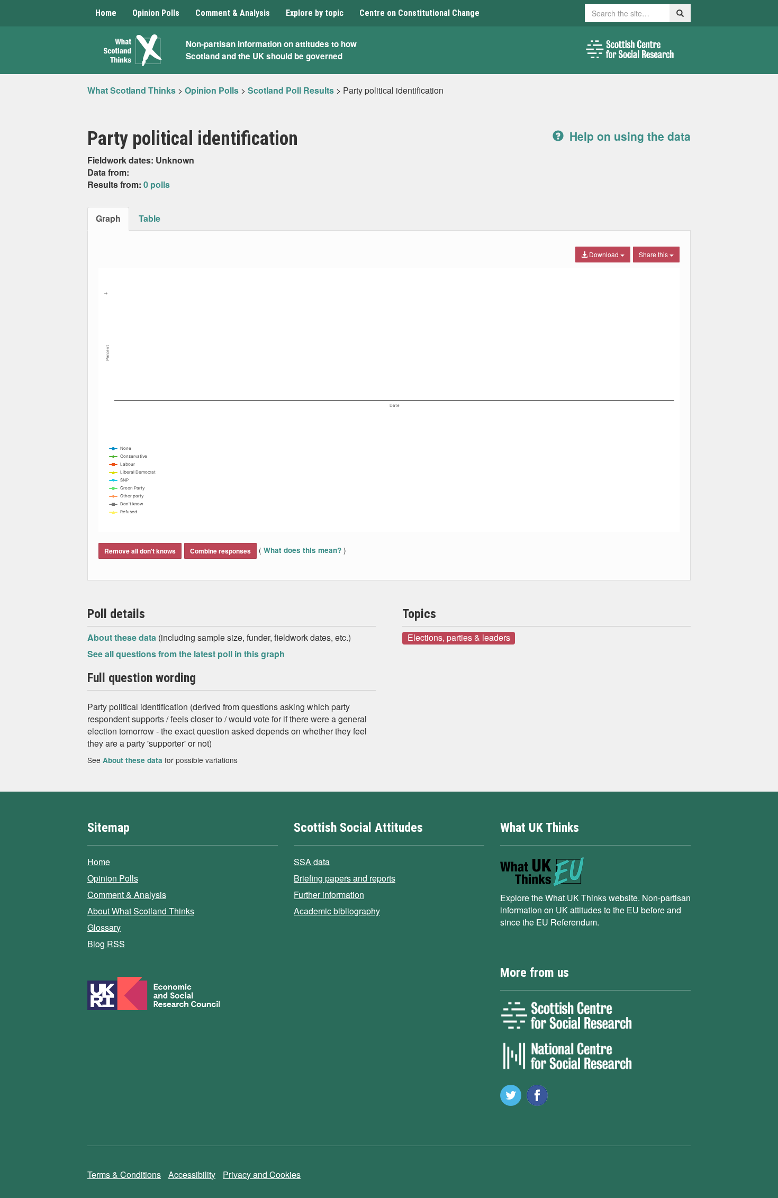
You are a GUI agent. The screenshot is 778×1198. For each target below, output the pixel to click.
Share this (654, 254)
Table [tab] (149, 218)
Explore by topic (314, 13)
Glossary (104, 927)
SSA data (312, 862)
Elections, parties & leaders (459, 637)
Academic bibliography (337, 911)
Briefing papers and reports (344, 878)
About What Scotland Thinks (140, 911)
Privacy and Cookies (262, 1174)
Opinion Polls (155, 13)
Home (105, 13)
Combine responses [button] (220, 551)
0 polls (156, 184)
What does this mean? (302, 550)
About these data (122, 637)
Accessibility (191, 1174)
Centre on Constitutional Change (419, 13)
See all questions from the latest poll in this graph (186, 654)
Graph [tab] (108, 218)
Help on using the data (628, 136)
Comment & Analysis (232, 13)
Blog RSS (106, 944)
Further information (329, 894)
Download (603, 254)
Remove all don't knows (140, 551)
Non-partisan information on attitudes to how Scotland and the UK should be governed (271, 50)
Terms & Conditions (124, 1174)
